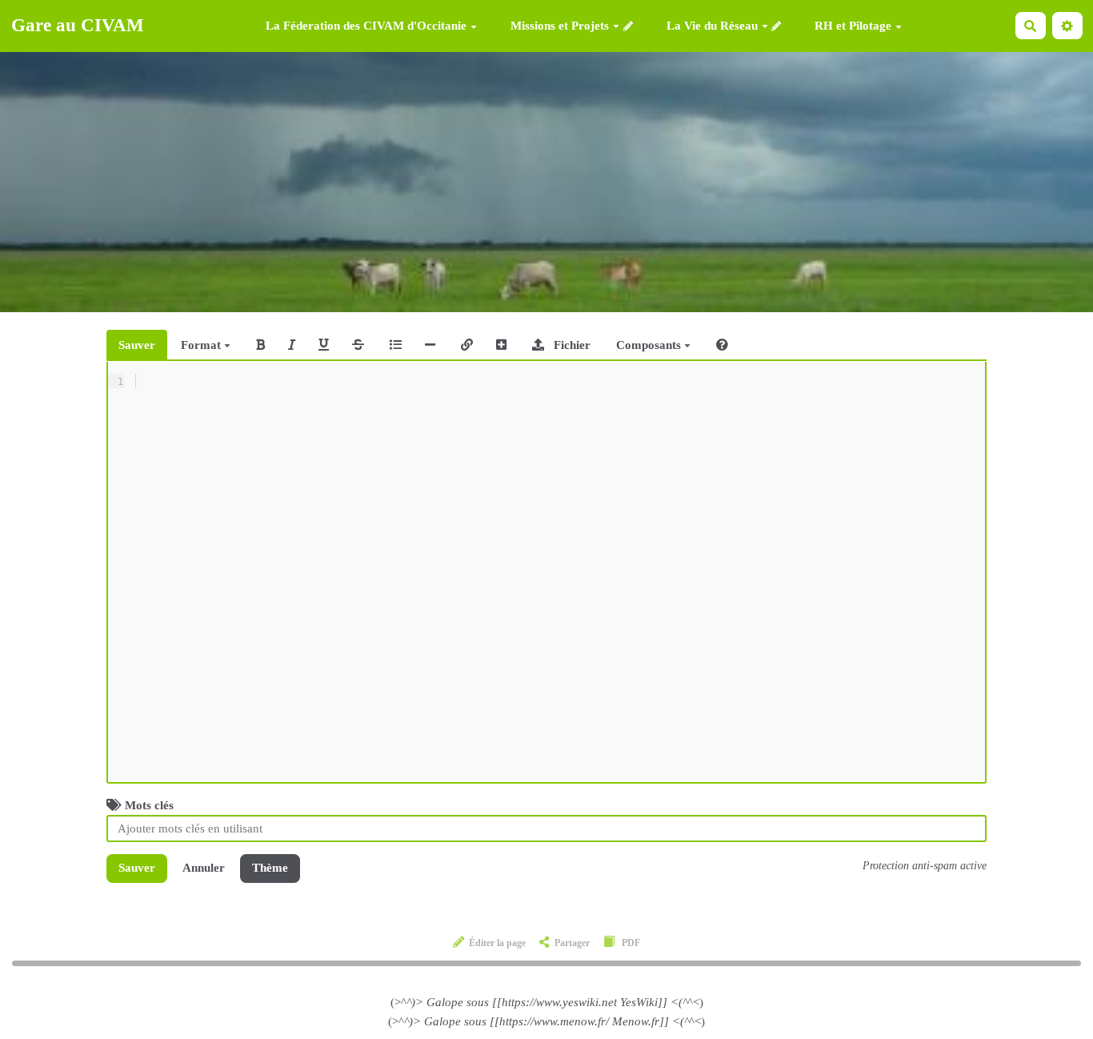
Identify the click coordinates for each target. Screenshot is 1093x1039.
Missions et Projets (559, 25)
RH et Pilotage (853, 26)
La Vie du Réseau (712, 25)
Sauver (136, 345)
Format (202, 345)
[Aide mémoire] (722, 345)
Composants (650, 345)
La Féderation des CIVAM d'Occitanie (366, 26)
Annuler (203, 867)
